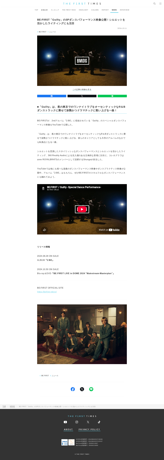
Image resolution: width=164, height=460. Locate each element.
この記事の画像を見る (82, 90)
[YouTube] (65, 422)
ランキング (55, 10)
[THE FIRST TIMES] (82, 4)
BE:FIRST (42, 32)
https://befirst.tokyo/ (47, 292)
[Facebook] (51, 96)
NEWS (114, 10)
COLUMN (95, 10)
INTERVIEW (124, 10)
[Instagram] (76, 422)
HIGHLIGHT (83, 10)
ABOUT (68, 429)
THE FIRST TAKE (69, 10)
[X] (82, 96)
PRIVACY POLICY (89, 429)
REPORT (105, 10)
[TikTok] (99, 422)
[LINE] (112, 96)
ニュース (52, 32)
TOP (36, 10)
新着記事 (44, 10)
